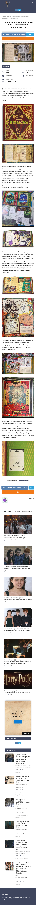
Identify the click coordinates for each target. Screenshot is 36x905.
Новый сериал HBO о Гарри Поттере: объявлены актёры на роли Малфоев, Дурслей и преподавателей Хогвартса (23, 868)
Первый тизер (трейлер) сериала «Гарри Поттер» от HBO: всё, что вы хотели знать (17, 691)
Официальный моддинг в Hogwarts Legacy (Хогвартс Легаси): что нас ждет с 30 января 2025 (22, 845)
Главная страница (6, 16)
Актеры (17, 884)
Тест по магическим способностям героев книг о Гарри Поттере (22, 779)
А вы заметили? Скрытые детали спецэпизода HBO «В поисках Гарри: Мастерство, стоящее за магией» (15, 537)
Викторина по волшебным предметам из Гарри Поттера (22, 801)
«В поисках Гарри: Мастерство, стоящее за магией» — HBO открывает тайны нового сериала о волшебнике (17, 568)
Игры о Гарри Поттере (21, 858)
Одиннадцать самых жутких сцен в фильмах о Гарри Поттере (22, 824)
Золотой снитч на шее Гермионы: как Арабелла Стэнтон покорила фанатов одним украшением (18, 599)
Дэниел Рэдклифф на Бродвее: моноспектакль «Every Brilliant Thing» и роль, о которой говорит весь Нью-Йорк (18, 661)
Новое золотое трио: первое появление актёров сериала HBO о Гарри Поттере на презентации (17, 630)
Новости (6, 66)
